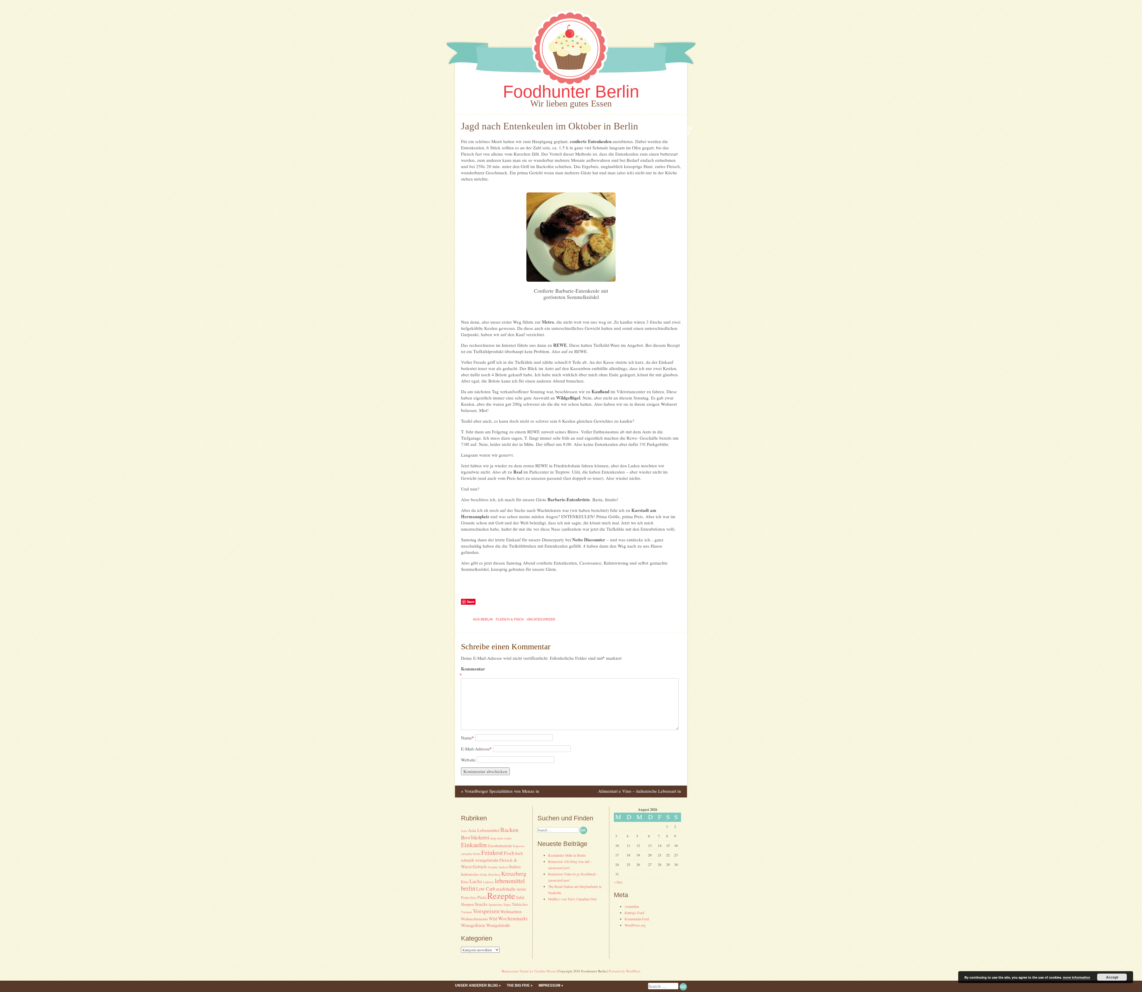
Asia (464, 831)
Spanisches (496, 904)
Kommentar (473, 672)
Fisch (509, 853)
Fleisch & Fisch (510, 619)
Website (468, 760)
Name (467, 738)
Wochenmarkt (513, 918)
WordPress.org (635, 925)
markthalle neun (511, 889)
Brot (465, 837)
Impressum (549, 985)
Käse (465, 881)
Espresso (518, 846)
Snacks (481, 904)
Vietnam (466, 912)
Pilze (473, 898)
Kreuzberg (513, 873)
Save (470, 601)
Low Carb (485, 889)
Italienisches (470, 874)
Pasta (465, 897)
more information (1076, 977)
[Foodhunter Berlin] (571, 86)
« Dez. (618, 882)
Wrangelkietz (473, 925)
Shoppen (467, 904)
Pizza (481, 897)
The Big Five (518, 985)
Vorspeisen (486, 911)
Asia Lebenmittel (483, 830)
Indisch (503, 867)
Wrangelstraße (498, 925)
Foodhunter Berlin (571, 91)
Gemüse (493, 867)
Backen (509, 830)
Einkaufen (474, 844)
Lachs (476, 881)
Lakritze (488, 882)
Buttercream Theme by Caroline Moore (529, 971)
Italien (515, 866)
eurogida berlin (470, 854)
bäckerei (480, 837)
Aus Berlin (483, 619)
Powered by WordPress (624, 971)
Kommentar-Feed (637, 918)
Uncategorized (541, 619)
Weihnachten (511, 911)
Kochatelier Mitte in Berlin (567, 855)
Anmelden (632, 906)
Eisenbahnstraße (500, 845)
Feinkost (492, 852)
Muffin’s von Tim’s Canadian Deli (572, 899)
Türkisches (520, 904)
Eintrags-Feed (634, 912)
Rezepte (501, 895)
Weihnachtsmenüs (474, 919)
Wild (493, 919)
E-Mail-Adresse (476, 749)
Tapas (507, 904)
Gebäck (480, 866)
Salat (520, 897)
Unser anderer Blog (476, 985)
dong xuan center (501, 838)
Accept (1112, 977)
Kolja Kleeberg (490, 874)
